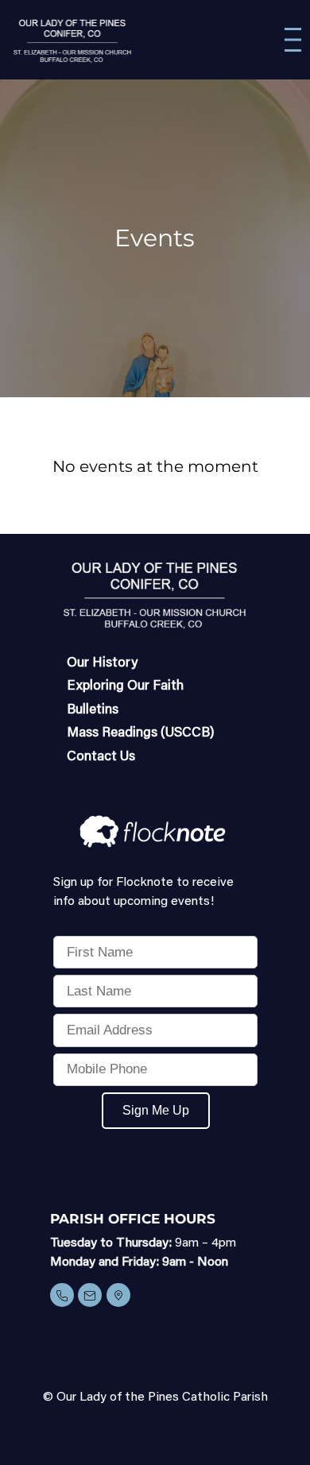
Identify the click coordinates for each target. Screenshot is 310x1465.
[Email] (90, 1295)
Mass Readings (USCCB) (141, 733)
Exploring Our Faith (125, 687)
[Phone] (62, 1295)
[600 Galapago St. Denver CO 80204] (118, 1295)
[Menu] (293, 40)
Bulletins (92, 710)
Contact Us (101, 757)
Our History (102, 664)
